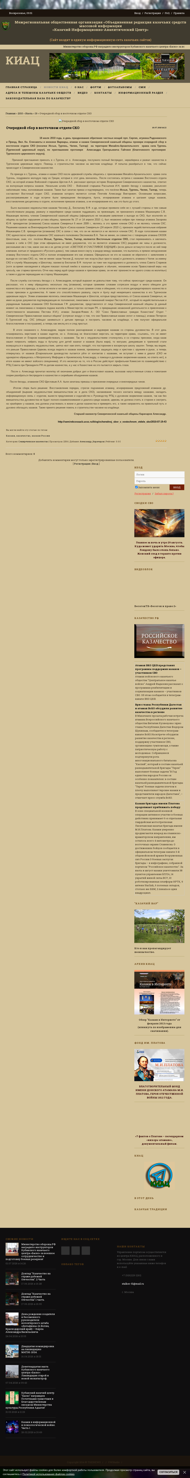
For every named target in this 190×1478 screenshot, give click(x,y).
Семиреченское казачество (33, 441)
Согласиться (168, 1472)
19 (36, 113)
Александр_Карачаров (92, 441)
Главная (11, 113)
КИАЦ (23, 60)
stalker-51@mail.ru (133, 1283)
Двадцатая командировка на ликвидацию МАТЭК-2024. (37, 1349)
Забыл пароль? (164, 493)
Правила (178, 13)
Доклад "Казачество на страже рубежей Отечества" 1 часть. (35, 1296)
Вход (137, 13)
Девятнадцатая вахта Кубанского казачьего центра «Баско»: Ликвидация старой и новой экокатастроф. (35, 1372)
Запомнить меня (149, 487)
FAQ (167, 13)
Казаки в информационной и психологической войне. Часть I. (38, 1425)
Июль (29, 113)
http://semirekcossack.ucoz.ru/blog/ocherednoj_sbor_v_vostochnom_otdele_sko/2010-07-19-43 (112, 421)
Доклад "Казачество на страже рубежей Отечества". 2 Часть (35, 1276)
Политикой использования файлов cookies (48, 1474)
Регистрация (153, 13)
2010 (20, 113)
